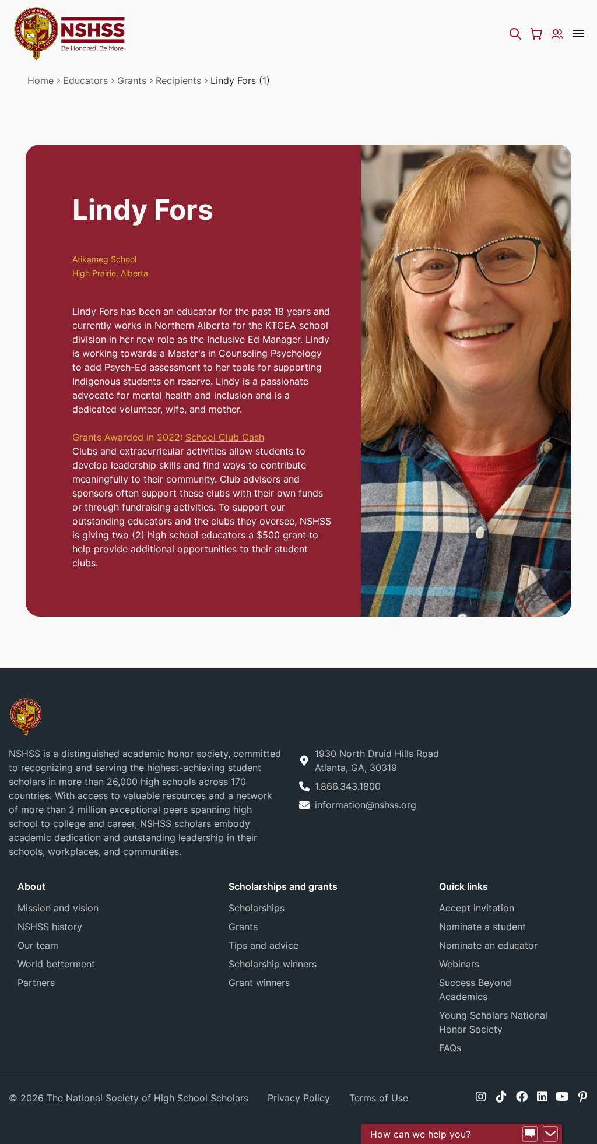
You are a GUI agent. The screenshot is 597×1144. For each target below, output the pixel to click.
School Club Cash (224, 437)
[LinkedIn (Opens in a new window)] (542, 1097)
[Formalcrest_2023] (26, 716)
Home (40, 80)
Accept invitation (476, 908)
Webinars (459, 964)
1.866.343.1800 (348, 786)
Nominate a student (482, 926)
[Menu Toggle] (578, 34)
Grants (131, 80)
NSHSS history (49, 926)
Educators (85, 80)
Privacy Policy (299, 1098)
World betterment (56, 964)
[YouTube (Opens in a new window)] (562, 1097)
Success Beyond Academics (475, 989)
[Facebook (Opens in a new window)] (522, 1097)
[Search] (515, 34)
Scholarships (257, 908)
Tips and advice (263, 945)
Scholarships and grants (283, 886)
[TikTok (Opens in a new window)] (501, 1097)
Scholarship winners (273, 964)
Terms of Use (378, 1098)
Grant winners (259, 982)
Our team (37, 945)
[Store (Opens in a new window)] (536, 34)
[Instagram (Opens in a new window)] (481, 1097)
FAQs (450, 1048)
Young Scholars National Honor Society (493, 1022)
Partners (36, 982)
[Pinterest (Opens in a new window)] (582, 1097)
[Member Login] (557, 34)
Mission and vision (58, 908)
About (31, 886)
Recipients (178, 80)
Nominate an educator (488, 945)
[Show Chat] (530, 1134)
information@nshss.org (365, 805)
